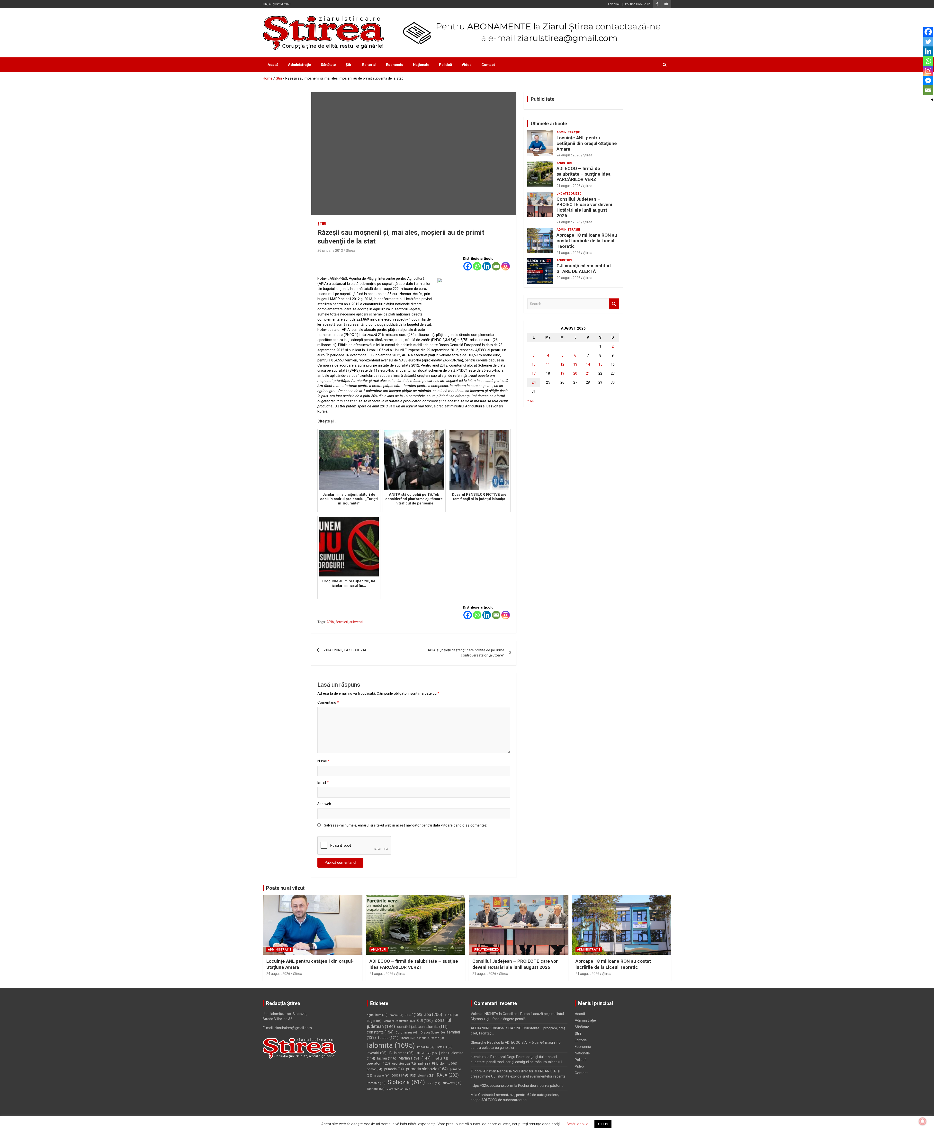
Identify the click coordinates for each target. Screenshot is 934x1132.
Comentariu (328, 702)
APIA (330, 622)
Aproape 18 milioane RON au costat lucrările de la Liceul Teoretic (587, 240)
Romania (376, 1083)
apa (433, 1014)
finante (408, 1038)
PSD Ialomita (422, 1075)
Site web (324, 804)
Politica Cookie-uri (637, 4)
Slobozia (406, 1082)
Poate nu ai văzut (285, 888)
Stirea (350, 250)
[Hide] (932, 100)
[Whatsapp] (477, 266)
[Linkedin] (486, 266)
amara (396, 1015)
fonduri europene (431, 1038)
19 (562, 373)
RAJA (448, 1075)
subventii (356, 622)
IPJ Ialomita (401, 1053)
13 (575, 364)
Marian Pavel (414, 1058)
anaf (413, 1015)
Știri (349, 65)
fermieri (342, 622)
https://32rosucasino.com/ (492, 1085)
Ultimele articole (549, 123)
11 (548, 364)
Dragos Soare (433, 1032)
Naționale (421, 65)
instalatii (444, 1047)
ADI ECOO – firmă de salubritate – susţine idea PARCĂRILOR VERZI (584, 174)
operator (378, 1063)
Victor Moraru (398, 1089)
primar (374, 1069)
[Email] (496, 266)
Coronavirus (407, 1032)
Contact (488, 65)
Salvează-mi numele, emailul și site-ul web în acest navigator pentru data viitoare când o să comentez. (405, 825)
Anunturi (564, 163)
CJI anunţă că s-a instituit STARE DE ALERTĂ (584, 268)
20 (575, 373)
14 (588, 364)
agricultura (377, 1015)
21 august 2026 (568, 186)
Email (323, 782)
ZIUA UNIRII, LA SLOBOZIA (344, 650)
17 (534, 373)
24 (534, 382)
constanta (380, 1032)
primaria (394, 1069)
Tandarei (376, 1089)
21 (588, 373)
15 (600, 364)
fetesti (388, 1037)
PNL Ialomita (444, 1063)
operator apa (404, 1063)
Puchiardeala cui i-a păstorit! (541, 1085)
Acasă (273, 65)
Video (467, 65)
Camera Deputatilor (399, 1021)
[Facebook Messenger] (928, 80)
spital (433, 1083)
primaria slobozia (427, 1068)
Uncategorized (569, 193)
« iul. (530, 400)
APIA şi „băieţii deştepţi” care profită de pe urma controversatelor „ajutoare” (466, 652)
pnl (424, 1063)
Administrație (299, 65)
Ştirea (587, 155)
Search (614, 303)
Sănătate (328, 65)
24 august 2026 (568, 155)
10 (534, 364)
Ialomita (391, 1045)
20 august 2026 (568, 278)
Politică (445, 65)
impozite (425, 1047)
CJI (425, 1020)
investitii (376, 1053)
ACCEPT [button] (603, 1124)
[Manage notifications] (922, 1121)
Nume (323, 761)
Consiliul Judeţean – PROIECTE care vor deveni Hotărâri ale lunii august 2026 (584, 207)
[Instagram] (505, 266)
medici (440, 1058)
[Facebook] (467, 266)
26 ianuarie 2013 (330, 250)
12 (562, 364)
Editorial (614, 4)
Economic (394, 65)
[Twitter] (928, 41)
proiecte (381, 1075)
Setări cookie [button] (577, 1124)
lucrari (386, 1058)
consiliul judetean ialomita (422, 1026)
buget (374, 1021)
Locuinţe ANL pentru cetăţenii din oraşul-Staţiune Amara (587, 143)
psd (400, 1075)
